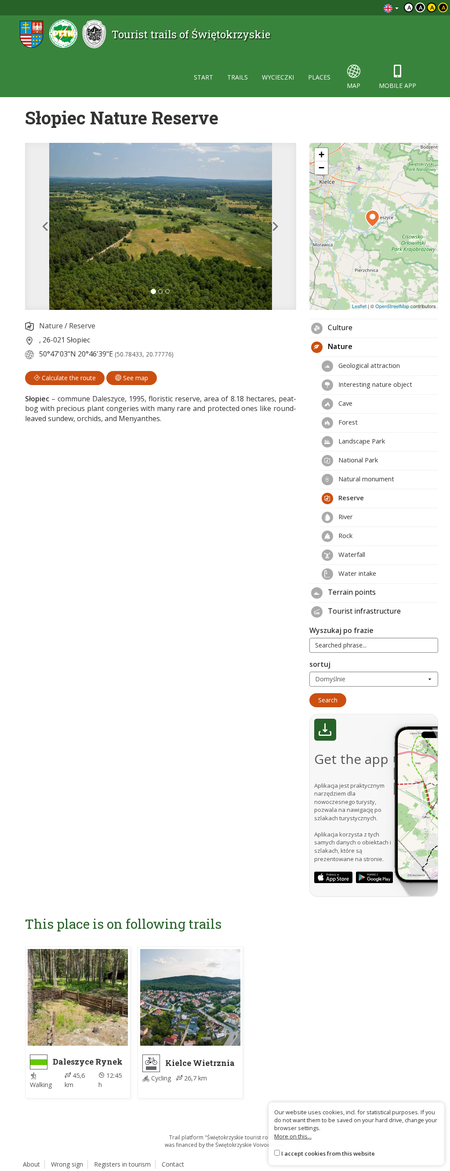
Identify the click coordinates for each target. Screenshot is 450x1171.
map (353, 85)
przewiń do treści (353, 7)
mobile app (397, 85)
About (31, 1164)
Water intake (356, 573)
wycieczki (278, 77)
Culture (339, 327)
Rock (344, 535)
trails (237, 77)
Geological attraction (368, 365)
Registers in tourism (122, 1164)
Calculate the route (68, 378)
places (319, 77)
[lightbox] (160, 226)
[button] (45, 226)
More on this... (293, 1136)
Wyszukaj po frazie (341, 630)
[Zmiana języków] (391, 7)
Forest (347, 422)
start (203, 77)
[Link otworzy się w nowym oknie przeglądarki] (333, 877)
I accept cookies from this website (328, 1153)
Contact (173, 1164)
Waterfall (351, 554)
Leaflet (359, 305)
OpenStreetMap (392, 305)
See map (134, 378)
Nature (51, 326)
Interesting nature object (374, 384)
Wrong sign (67, 1164)
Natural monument (365, 478)
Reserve (82, 326)
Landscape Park (361, 440)
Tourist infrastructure (363, 611)
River (345, 516)
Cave (344, 403)
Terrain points (351, 592)
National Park (357, 459)
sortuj (319, 664)
